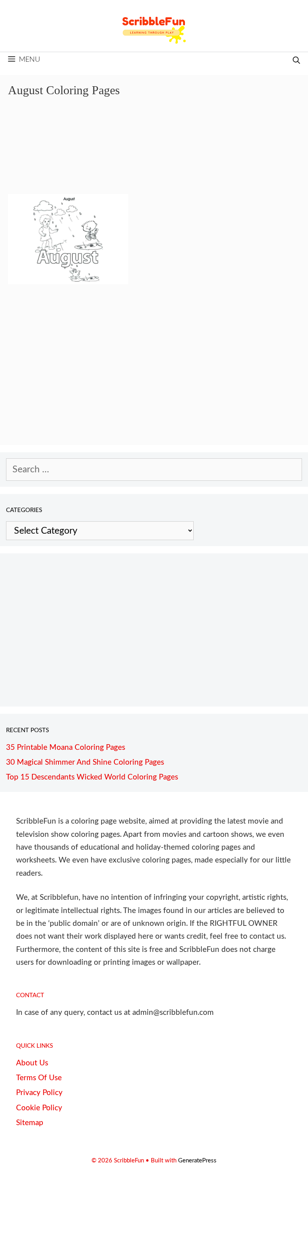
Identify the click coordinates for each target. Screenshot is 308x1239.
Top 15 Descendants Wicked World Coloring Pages (92, 777)
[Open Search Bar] (296, 61)
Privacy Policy (39, 1093)
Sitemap (29, 1123)
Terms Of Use (39, 1078)
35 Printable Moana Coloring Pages (65, 747)
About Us (32, 1063)
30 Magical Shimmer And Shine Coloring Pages (85, 762)
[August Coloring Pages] (68, 281)
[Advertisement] (154, 151)
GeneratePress (197, 1161)
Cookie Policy (39, 1108)
